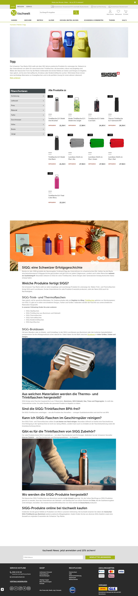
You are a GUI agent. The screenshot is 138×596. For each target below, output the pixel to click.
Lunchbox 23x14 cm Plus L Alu (75, 158)
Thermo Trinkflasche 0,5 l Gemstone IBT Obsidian (115, 120)
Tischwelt (13, 24)
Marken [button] (14, 20)
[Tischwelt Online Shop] (20, 13)
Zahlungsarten (44, 574)
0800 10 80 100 (17, 572)
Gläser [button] (51, 20)
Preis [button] (13, 105)
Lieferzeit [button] (14, 101)
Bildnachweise (73, 579)
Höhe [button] (13, 124)
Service (29, 6)
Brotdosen (91, 334)
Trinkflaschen (89, 300)
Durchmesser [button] (16, 120)
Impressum (72, 577)
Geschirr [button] (27, 20)
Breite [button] (13, 129)
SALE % (124, 20)
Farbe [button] (13, 115)
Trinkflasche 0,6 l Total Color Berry (56, 197)
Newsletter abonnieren (100, 557)
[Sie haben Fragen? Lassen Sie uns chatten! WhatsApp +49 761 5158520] (11, 589)
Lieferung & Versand (46, 572)
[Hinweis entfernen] (134, 2)
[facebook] (16, 589)
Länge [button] (13, 134)
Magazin (20, 6)
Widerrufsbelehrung (75, 575)
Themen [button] (112, 20)
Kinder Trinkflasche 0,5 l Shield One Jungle (76, 120)
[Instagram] (20, 589)
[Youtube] (28, 589)
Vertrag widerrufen (18, 581)
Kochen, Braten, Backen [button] (69, 20)
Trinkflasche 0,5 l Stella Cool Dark (96, 120)
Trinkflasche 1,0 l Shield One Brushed (56, 120)
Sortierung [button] (15, 96)
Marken (19, 24)
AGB (70, 574)
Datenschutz (73, 572)
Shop (13, 6)
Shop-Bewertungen (46, 581)
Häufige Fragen (44, 580)
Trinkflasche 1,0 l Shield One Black (56, 158)
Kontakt (42, 583)
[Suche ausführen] (76, 12)
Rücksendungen (45, 575)
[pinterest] (24, 589)
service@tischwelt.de (18, 577)
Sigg (50, 116)
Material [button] (14, 110)
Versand (58, 590)
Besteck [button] (40, 20)
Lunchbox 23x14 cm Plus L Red (115, 158)
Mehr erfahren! (15, 78)
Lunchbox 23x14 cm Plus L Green (95, 158)
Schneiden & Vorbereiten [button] (93, 20)
